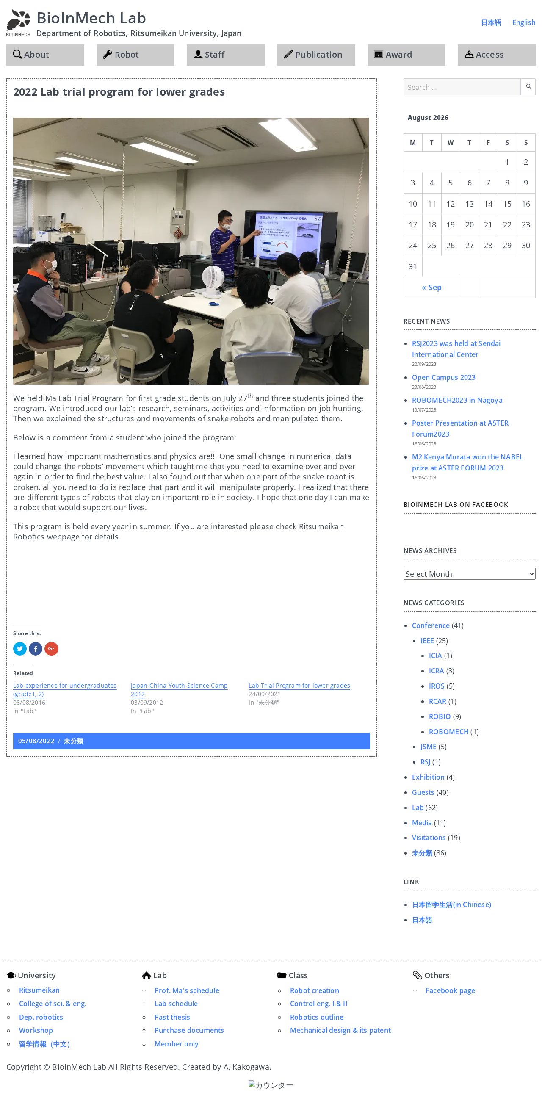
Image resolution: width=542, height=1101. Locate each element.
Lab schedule (176, 1003)
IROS (437, 686)
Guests (423, 792)
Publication (318, 54)
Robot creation (314, 990)
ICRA (437, 670)
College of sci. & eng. (52, 1003)
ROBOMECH (449, 731)
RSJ (425, 761)
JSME (428, 746)
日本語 (491, 22)
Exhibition (428, 777)
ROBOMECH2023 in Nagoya (457, 400)
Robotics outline (316, 1017)
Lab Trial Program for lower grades (299, 685)
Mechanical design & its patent (340, 1030)
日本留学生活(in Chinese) (452, 904)
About (35, 54)
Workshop (36, 1030)
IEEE (427, 640)
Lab (418, 807)
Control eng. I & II (319, 1003)
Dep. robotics (41, 1017)
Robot (125, 54)
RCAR (438, 701)
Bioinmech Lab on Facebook (456, 504)
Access (489, 54)
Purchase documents (189, 1030)
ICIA (435, 655)
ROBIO (440, 716)
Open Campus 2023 (444, 377)
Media (422, 822)
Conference (431, 625)
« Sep (432, 287)
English (524, 22)
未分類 (73, 740)
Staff (213, 54)
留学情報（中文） (46, 1043)
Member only (177, 1043)
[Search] (528, 86)
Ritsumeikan (39, 990)
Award (397, 54)
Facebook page (451, 990)
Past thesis (172, 1017)
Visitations (429, 837)
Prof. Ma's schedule (187, 990)
